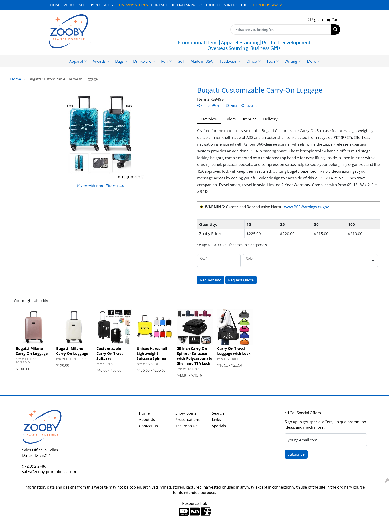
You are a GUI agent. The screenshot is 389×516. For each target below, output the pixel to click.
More (311, 61)
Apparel (76, 61)
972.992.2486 (34, 466)
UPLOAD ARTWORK (186, 4)
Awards (99, 61)
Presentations (187, 419)
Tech (271, 61)
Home (144, 413)
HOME (55, 4)
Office (251, 61)
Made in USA (201, 61)
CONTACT (159, 4)
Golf (181, 61)
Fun (164, 61)
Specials (219, 425)
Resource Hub (194, 503)
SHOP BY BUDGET (94, 4)
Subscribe (296, 454)
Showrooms (185, 413)
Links (216, 419)
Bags (119, 61)
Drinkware (142, 61)
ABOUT (70, 4)
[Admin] (387, 480)
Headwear (227, 61)
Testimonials (186, 425)
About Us (147, 419)
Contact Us (148, 425)
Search (218, 413)
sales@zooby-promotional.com (49, 471)
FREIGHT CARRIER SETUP (226, 4)
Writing (291, 61)
